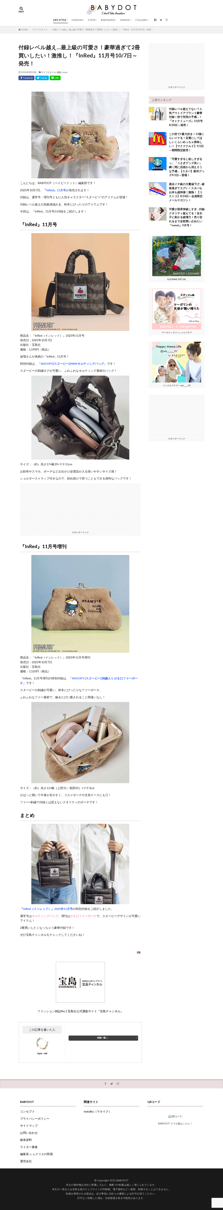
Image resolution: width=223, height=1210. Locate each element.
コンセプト (27, 1111)
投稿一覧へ (102, 1037)
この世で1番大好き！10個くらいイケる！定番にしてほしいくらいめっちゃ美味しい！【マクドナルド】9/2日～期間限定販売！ (186, 142)
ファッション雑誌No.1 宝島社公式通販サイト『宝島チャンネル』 (80, 1011)
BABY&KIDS (108, 19)
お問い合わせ (29, 1133)
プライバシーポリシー (34, 1118)
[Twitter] (42, 78)
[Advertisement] (80, 506)
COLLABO (141, 19)
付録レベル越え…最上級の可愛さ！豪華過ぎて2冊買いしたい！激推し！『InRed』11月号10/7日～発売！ (102, 29)
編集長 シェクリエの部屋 (36, 1154)
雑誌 (59, 72)
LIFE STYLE (59, 19)
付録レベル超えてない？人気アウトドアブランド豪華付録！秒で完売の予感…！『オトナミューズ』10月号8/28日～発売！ (186, 117)
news (65, 72)
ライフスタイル (40, 29)
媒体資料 (26, 1140)
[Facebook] (26, 78)
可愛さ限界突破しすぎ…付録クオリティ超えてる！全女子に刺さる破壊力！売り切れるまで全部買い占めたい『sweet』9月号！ (187, 217)
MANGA (125, 19)
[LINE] (55, 78)
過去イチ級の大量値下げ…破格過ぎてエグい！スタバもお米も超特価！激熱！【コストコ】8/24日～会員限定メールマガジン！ (187, 192)
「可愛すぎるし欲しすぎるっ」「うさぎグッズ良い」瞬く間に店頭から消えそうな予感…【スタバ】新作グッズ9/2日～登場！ (187, 167)
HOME (24, 29)
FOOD (92, 19)
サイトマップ (29, 1125)
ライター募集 (29, 1147)
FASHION (77, 19)
